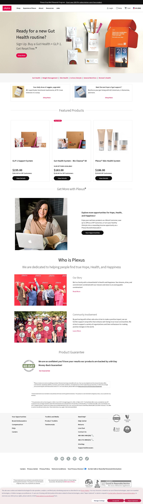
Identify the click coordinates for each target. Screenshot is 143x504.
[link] (119, 8)
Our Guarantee (44, 371)
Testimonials (50, 424)
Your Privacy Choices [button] (75, 469)
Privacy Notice (85, 490)
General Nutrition (90, 78)
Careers (14, 432)
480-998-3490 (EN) (84, 435)
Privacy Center (32, 469)
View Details (20, 178)
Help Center (82, 421)
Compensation (17, 424)
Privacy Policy (45, 469)
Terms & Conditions (59, 469)
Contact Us (82, 432)
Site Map (81, 444)
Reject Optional (133, 501)
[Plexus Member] (116, 484)
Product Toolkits (51, 421)
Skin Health (64, 78)
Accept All (116, 501)
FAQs (13, 428)
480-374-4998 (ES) (84, 440)
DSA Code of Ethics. (69, 482)
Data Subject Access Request (45, 496)
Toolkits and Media (52, 417)
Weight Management (50, 78)
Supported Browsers (85, 448)
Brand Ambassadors (19, 421)
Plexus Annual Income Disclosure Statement (90, 386)
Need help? (82, 417)
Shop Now (21, 55)
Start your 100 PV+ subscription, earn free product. (84, 2)
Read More (76, 291)
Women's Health (105, 78)
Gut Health (36, 78)
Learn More (77, 331)
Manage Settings (99, 501)
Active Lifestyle (76, 78)
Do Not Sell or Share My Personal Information (104, 469)
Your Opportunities (93, 233)
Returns (81, 424)
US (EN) (138, 8)
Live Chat (81, 428)
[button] (28, 417)
